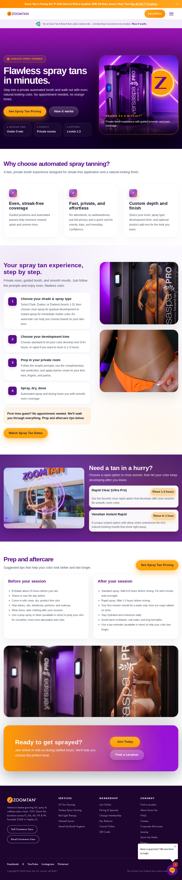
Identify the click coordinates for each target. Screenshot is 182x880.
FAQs (143, 815)
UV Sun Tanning (66, 804)
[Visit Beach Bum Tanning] (38, 24)
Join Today (125, 741)
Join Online (155, 13)
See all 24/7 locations (143, 4)
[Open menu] (171, 14)
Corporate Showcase (151, 826)
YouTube (33, 864)
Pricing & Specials (108, 810)
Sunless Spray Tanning (70, 810)
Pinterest (63, 864)
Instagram (48, 864)
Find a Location (127, 754)
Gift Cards (104, 831)
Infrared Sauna (66, 821)
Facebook (13, 864)
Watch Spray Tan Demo (26, 433)
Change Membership (110, 815)
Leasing (144, 831)
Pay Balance (106, 821)
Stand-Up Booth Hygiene (71, 826)
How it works (139, 23)
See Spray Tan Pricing (25, 111)
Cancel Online (106, 826)
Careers (144, 821)
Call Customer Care (22, 829)
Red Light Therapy (67, 815)
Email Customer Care (23, 839)
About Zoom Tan (149, 810)
